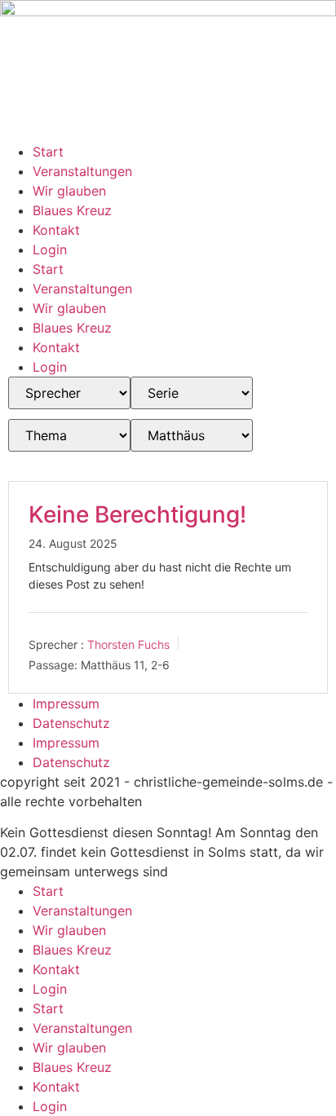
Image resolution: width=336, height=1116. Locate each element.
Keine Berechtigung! (137, 514)
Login (50, 249)
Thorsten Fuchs (128, 644)
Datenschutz (71, 723)
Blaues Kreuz (72, 210)
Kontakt (56, 230)
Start (48, 151)
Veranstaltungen (82, 171)
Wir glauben (69, 191)
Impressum (66, 703)
